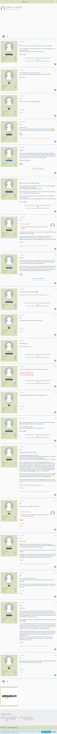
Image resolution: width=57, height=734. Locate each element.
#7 (55, 217)
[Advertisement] (28, 23)
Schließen (54, 731)
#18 (55, 572)
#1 (55, 41)
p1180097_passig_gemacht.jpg (26, 375)
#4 (55, 121)
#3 (55, 95)
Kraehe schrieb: (25, 512)
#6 (55, 178)
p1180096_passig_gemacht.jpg (26, 373)
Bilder (3, 60)
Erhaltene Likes (5, 57)
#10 (55, 315)
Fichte (9, 9)
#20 (55, 655)
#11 (55, 340)
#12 (55, 366)
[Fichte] (21, 718)
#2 (55, 70)
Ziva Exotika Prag (27, 717)
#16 (55, 500)
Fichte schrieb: (25, 224)
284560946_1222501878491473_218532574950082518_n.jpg (33, 295)
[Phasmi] (2, 718)
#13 (55, 392)
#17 (55, 535)
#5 (55, 147)
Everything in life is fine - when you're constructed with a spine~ (33, 138)
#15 (55, 446)
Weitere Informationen (46, 731)
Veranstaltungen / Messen (28, 719)
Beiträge (3, 58)
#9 (55, 289)
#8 (55, 255)
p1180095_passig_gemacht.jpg (26, 372)
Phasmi (6, 718)
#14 (55, 418)
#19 (55, 602)
